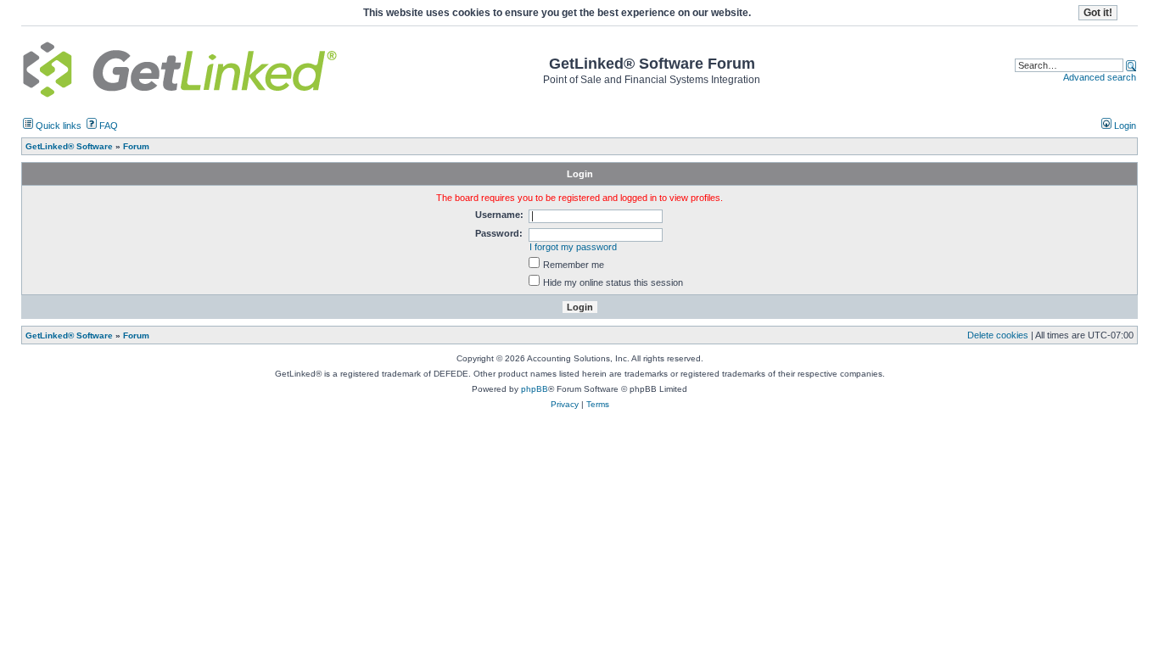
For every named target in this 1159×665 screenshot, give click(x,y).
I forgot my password (573, 247)
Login (1123, 125)
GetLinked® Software (69, 335)
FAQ (107, 125)
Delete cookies (997, 335)
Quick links (57, 125)
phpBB (534, 389)
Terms (597, 404)
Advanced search (1099, 77)
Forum (136, 335)
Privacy (565, 404)
